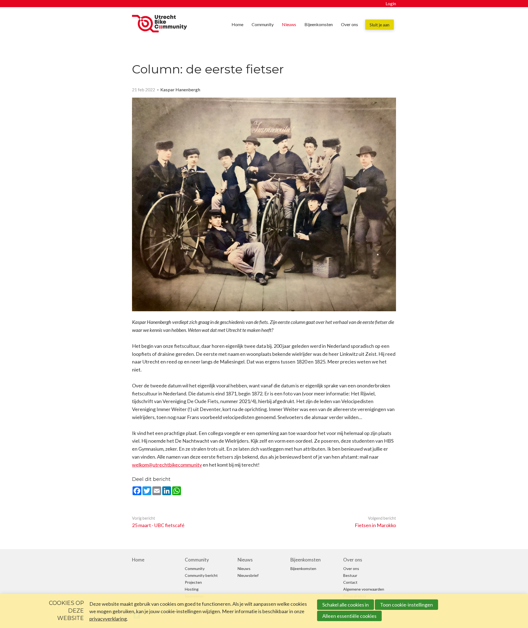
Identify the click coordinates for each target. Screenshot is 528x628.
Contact (350, 582)
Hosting (192, 589)
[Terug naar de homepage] (159, 25)
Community (263, 24)
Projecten (193, 582)
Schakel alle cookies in (345, 605)
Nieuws (289, 24)
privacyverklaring (108, 619)
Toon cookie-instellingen (406, 605)
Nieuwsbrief (248, 575)
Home (237, 24)
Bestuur (350, 575)
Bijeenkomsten (318, 24)
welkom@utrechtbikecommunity (167, 465)
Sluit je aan (379, 24)
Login (391, 3)
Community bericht (201, 575)
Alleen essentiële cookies (349, 616)
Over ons (349, 24)
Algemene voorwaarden (363, 589)
